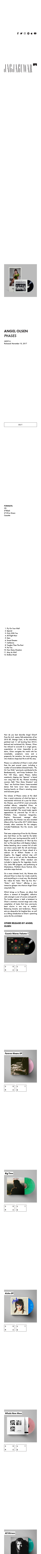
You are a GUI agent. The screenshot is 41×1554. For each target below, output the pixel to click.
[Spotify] (28, 33)
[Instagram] (25, 33)
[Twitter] (21, 33)
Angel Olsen (16, 331)
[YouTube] (35, 33)
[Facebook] (18, 33)
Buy (20, 425)
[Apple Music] (31, 33)
